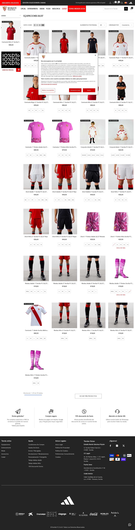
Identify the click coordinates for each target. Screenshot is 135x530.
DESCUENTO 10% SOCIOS (10, 3)
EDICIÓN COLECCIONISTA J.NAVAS (34, 3)
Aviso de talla (121, 248)
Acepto (89, 90)
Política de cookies (77, 76)
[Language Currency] (125, 3)
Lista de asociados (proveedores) (49, 84)
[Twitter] (123, 446)
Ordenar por (114, 25)
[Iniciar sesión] (110, 3)
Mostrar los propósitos (48, 90)
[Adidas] (130, 3)
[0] (114, 3)
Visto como (27, 25)
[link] (11, 62)
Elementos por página (88, 25)
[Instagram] (117, 446)
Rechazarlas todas (75, 90)
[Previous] (1, 27)
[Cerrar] (95, 55)
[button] (34, 25)
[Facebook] (110, 446)
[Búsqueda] (115, 9)
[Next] (20, 27)
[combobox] (113, 9)
